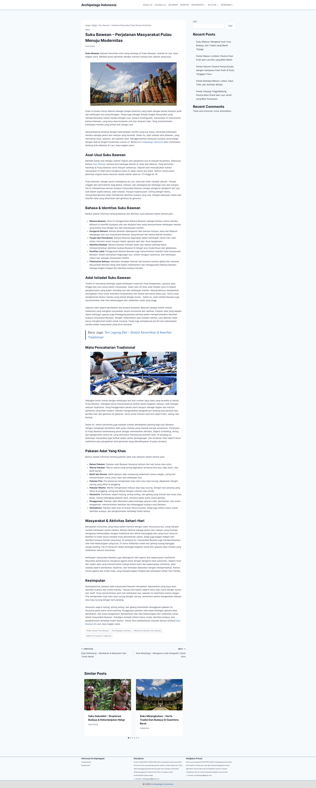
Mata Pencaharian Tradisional (98, 636)
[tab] (128, 737)
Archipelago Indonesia (162, 784)
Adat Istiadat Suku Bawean (97, 631)
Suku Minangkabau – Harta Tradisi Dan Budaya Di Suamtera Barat (159, 720)
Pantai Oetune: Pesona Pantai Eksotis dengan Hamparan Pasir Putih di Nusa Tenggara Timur (215, 70)
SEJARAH (173, 5)
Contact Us (160, 5)
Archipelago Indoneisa (121, 631)
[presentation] (107, 694)
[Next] (179, 707)
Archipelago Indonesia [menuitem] (152, 142)
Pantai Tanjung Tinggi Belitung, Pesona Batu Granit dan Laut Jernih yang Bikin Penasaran (214, 95)
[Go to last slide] (88, 707)
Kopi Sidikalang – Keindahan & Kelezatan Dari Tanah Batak (103, 653)
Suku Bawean (99, 164)
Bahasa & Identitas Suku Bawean (147, 631)
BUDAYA (185, 5)
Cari (195, 21)
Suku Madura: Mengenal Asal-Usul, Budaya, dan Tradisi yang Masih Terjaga (213, 46)
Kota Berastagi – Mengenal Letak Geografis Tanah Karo (161, 653)
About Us (147, 5)
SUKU (87, 30)
